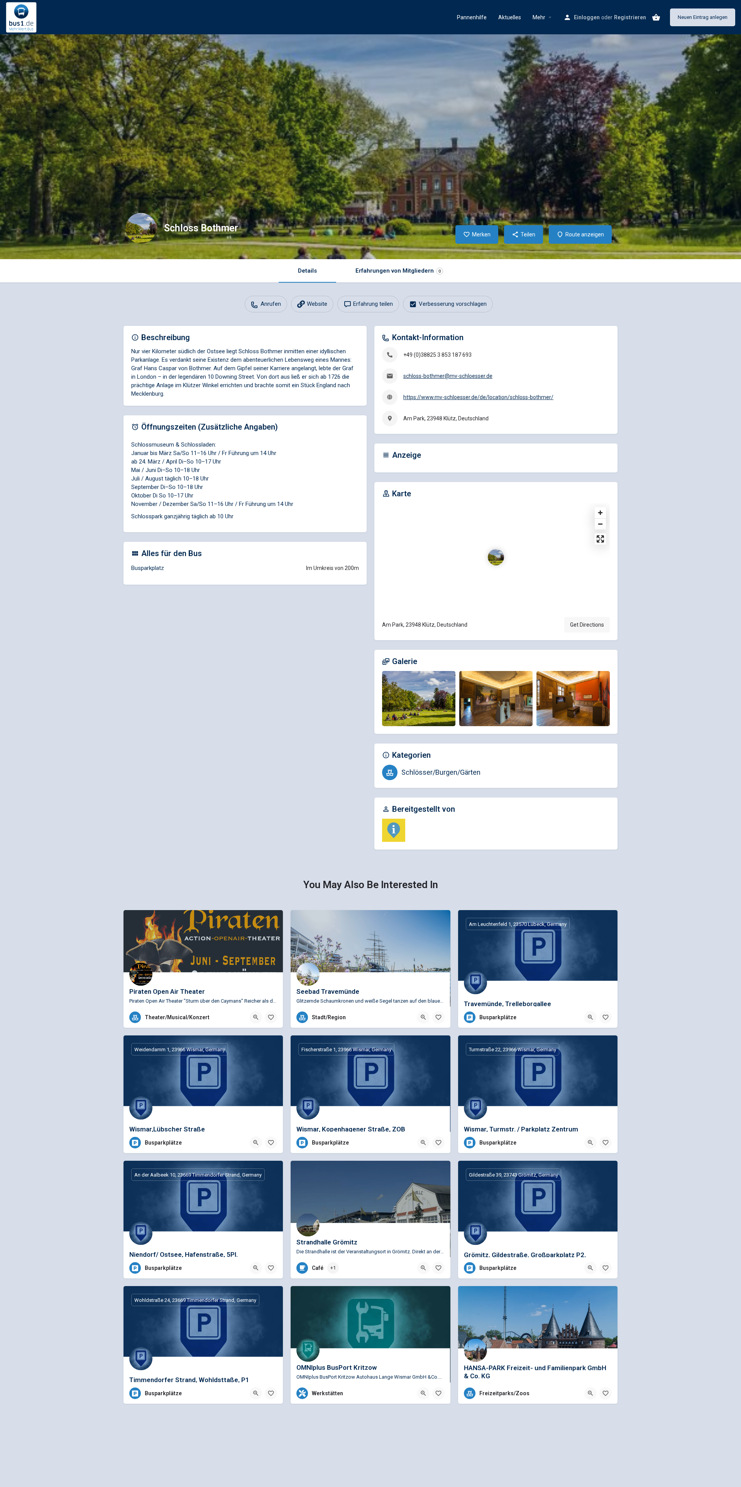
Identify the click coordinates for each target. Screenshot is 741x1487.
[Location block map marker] (496, 557)
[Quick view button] (256, 1017)
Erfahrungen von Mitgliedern (398, 270)
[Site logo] (22, 16)
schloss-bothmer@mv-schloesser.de (447, 376)
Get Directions (587, 625)
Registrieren (630, 17)
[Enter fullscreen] (600, 539)
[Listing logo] (140, 228)
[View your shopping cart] (656, 17)
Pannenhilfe (472, 17)
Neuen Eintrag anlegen (702, 17)
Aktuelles (509, 17)
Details (307, 270)
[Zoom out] (600, 523)
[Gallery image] (418, 698)
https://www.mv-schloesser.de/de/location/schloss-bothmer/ (478, 397)
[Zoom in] (600, 512)
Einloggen (587, 17)
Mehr (539, 17)
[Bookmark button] (271, 1017)
